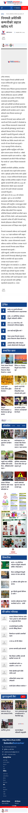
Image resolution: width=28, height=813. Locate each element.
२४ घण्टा (13, 426)
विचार (4, 780)
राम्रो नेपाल (5, 774)
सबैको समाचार (9, 32)
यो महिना (23, 426)
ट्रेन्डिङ (4, 778)
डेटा (4, 767)
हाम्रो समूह (5, 760)
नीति (4, 769)
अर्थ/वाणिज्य (5, 776)
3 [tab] (15, 805)
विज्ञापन (4, 765)
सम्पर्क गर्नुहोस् (6, 762)
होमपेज (2, 14)
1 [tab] (12, 805)
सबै (23, 697)
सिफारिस (5, 783)
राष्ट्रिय (4, 794)
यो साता (18, 426)
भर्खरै (4, 792)
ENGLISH (25, 8)
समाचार (4, 796)
